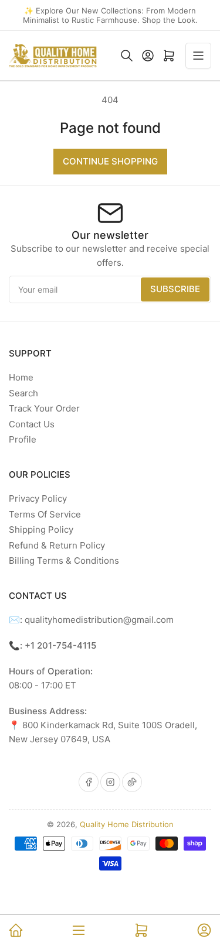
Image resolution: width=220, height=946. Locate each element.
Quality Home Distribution (127, 824)
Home (21, 377)
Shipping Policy (41, 529)
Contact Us (32, 424)
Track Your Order (44, 408)
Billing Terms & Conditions (64, 560)
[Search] (126, 55)
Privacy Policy (38, 498)
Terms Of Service (45, 514)
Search (23, 393)
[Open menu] (198, 55)
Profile (22, 439)
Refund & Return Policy (57, 545)
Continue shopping (110, 161)
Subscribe (175, 288)
